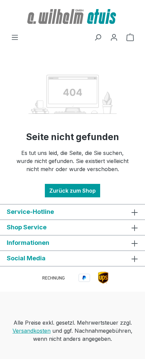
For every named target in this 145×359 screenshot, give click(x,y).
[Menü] (15, 37)
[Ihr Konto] (114, 37)
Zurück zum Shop (72, 190)
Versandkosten (31, 330)
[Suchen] (98, 37)
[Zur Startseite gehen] (72, 16)
